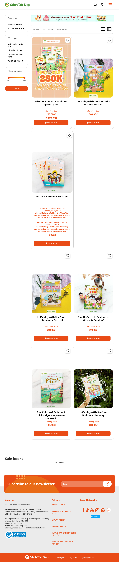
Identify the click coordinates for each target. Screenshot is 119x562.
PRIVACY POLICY (58, 504)
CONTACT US (52, 123)
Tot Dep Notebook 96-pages (52, 196)
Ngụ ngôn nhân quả (15, 45)
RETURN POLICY (58, 520)
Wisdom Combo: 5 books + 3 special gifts (51, 103)
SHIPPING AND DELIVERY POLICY (62, 512)
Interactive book (16, 28)
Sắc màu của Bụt (16, 50)
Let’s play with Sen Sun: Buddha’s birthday (93, 414)
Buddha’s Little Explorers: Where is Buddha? (93, 318)
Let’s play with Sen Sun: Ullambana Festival (51, 318)
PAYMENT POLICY (59, 526)
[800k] (24, 78)
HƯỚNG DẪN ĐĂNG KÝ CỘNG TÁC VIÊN (64, 534)
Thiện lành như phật (15, 55)
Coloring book (15, 24)
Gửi (107, 484)
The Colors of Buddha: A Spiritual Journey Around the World (51, 415)
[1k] (9, 78)
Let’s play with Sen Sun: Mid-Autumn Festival (93, 103)
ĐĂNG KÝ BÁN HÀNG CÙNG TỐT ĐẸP (63, 542)
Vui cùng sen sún (16, 61)
